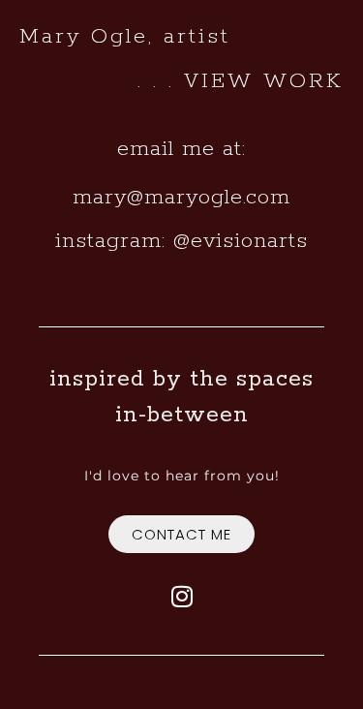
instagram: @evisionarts (181, 241)
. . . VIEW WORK (240, 81)
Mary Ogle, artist (124, 36)
